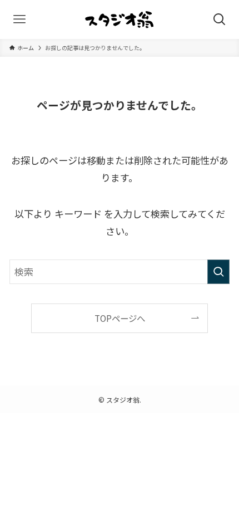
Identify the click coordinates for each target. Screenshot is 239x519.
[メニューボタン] (19, 19)
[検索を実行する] (218, 272)
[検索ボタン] (219, 19)
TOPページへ (119, 318)
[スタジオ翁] (119, 19)
